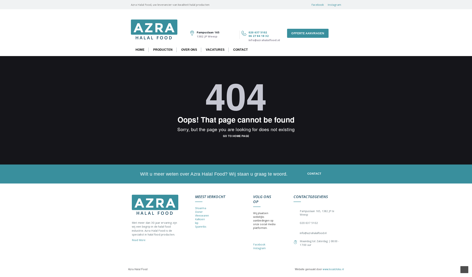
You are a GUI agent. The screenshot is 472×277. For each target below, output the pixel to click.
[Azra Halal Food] (154, 26)
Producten (163, 49)
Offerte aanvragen (307, 33)
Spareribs (200, 226)
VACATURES (215, 49)
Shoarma (200, 208)
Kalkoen (200, 219)
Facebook (317, 4)
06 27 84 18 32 (259, 36)
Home (140, 49)
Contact (240, 49)
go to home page (236, 136)
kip (197, 223)
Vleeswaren (202, 215)
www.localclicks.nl (333, 269)
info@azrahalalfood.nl (264, 40)
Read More (139, 240)
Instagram (334, 4)
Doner (199, 212)
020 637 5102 (258, 32)
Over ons (189, 49)
